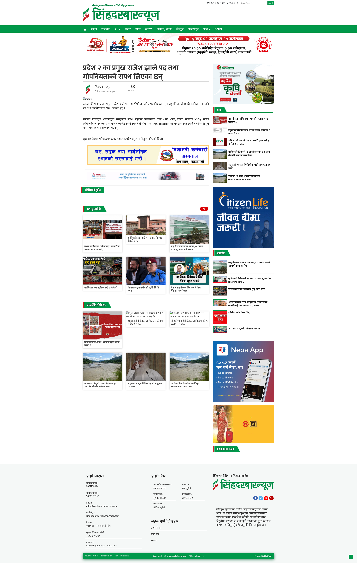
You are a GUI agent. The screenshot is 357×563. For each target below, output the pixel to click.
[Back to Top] (351, 557)
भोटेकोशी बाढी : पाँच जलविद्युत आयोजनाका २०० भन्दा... (185, 385)
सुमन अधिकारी (159, 498)
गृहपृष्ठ (94, 29)
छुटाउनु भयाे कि (94, 209)
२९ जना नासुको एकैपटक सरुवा (244, 328)
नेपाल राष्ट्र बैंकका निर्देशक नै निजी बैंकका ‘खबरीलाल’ (186, 289)
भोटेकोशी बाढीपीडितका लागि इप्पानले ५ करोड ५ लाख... (189, 322)
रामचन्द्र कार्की (159, 488)
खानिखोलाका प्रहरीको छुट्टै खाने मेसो (101, 288)
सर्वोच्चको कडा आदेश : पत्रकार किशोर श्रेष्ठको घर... (145, 239)
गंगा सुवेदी (186, 488)
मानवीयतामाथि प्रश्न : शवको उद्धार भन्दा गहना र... (102, 344)
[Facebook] (255, 498)
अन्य (205, 29)
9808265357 (92, 496)
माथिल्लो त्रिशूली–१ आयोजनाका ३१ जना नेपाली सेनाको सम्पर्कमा (100, 385)
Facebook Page (225, 449)
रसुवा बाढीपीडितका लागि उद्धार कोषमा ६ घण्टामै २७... (145, 322)
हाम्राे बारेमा (95, 476)
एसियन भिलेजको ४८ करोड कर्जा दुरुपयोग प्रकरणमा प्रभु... (249, 280)
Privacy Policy (106, 556)
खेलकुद (180, 29)
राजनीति (105, 29)
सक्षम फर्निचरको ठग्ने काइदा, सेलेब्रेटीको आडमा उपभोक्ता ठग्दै (102, 248)
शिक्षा (138, 29)
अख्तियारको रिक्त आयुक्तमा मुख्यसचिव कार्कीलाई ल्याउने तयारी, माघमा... (247, 303)
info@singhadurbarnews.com (102, 506)
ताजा (219, 109)
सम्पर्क (154, 540)
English (218, 29)
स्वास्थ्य (148, 29)
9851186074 (92, 486)
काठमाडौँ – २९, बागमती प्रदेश (98, 526)
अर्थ (116, 29)
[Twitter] (261, 498)
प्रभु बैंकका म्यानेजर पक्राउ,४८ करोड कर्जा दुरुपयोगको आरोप (187, 248)
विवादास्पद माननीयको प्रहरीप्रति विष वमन (144, 289)
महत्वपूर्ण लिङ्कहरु (164, 521)
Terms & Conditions (121, 556)
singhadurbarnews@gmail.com (102, 516)
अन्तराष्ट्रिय (193, 29)
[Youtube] (266, 498)
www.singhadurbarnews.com (101, 545)
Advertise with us (91, 556)
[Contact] (271, 498)
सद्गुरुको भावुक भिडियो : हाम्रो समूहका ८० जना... (145, 385)
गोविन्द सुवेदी (159, 508)
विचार (128, 29)
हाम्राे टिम (158, 476)
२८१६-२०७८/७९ (93, 535)
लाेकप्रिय (221, 253)
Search (270, 3)
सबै (204, 209)
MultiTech (268, 556)
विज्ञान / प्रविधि (164, 29)
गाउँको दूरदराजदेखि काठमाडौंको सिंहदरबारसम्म (112, 6)
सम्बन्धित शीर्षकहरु (96, 305)
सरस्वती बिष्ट (187, 498)
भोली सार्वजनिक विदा (239, 312)
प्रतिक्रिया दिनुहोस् (93, 190)
